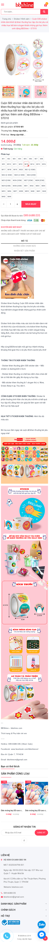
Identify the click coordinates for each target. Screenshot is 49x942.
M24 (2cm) (31, 175)
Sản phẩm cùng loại (15, 773)
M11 (15, 164)
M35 (3, 191)
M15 (38, 164)
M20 (21, 170)
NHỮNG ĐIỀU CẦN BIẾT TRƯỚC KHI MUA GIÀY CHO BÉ (23, 231)
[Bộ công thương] (10, 922)
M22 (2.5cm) (7, 175)
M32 (31, 186)
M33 (37, 186)
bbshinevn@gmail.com (14, 897)
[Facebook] (24, 840)
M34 (43, 186)
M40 (32, 191)
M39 (27, 191)
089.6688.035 (32, 215)
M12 (20, 164)
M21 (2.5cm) (30, 170)
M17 (3, 170)
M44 (9, 197)
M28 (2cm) (39, 180)
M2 (8, 159)
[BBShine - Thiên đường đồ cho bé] (24, 5)
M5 (25, 159)
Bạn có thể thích (10, 766)
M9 (3, 164)
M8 (41, 159)
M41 (38, 191)
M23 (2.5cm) (19, 175)
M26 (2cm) (17, 180)
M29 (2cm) (6, 186)
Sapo (30, 939)
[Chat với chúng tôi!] (42, 935)
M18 (9, 170)
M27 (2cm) (28, 180)
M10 (9, 164)
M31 (26, 186)
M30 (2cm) (17, 186)
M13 (26, 164)
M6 (30, 159)
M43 (3, 197)
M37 (15, 191)
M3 (14, 159)
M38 (21, 191)
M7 (36, 159)
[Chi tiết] (6, 793)
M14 (32, 164)
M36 (9, 191)
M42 (44, 191)
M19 (15, 170)
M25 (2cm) (6, 180)
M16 (44, 164)
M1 (3, 159)
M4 (19, 159)
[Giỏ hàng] (45, 6)
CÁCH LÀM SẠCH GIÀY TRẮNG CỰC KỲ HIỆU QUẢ (20, 234)
